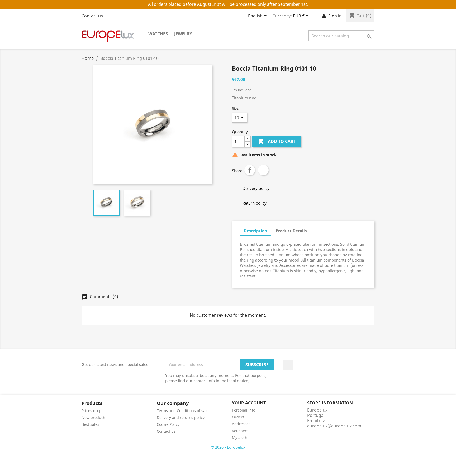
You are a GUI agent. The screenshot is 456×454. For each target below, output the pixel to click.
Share (249, 170)
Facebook (288, 365)
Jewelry (183, 34)
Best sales (90, 424)
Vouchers (240, 430)
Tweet (263, 170)
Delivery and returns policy (181, 417)
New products (94, 417)
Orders (238, 416)
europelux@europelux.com (334, 426)
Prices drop (92, 410)
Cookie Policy (168, 424)
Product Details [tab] (291, 230)
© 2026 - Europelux (228, 447)
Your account (249, 403)
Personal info (243, 410)
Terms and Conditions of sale (182, 410)
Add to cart (277, 141)
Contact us (92, 16)
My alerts (240, 437)
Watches (158, 34)
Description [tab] (255, 230)
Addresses (241, 423)
